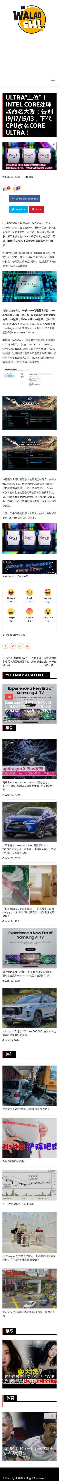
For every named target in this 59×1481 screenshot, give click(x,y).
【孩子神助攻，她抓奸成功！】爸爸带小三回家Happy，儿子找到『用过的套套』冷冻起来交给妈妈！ (28, 912)
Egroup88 (23, 576)
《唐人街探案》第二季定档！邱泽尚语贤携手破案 (28, 1378)
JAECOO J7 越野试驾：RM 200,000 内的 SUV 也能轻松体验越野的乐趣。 (29, 1033)
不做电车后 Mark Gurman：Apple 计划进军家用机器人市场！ (28, 711)
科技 (31, 177)
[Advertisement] (29, 54)
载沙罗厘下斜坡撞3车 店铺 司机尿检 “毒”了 (26, 1109)
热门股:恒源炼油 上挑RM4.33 (18, 1204)
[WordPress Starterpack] (29, 567)
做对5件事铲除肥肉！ (14, 1161)
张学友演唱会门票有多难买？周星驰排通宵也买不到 (16, 661)
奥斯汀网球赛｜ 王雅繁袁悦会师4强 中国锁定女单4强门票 (28, 1451)
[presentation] (47, 1416)
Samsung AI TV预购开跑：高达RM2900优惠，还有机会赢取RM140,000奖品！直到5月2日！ (28, 973)
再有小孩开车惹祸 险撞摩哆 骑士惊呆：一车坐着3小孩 (44, 661)
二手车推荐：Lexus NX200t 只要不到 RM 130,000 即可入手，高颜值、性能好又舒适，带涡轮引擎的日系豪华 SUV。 (29, 849)
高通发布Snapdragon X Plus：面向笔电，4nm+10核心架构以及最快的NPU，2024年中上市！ (28, 786)
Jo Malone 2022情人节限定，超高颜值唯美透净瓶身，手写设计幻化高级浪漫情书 (28, 1257)
